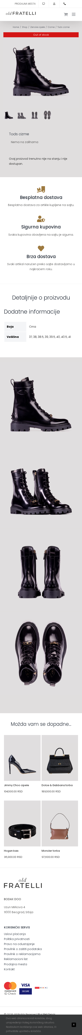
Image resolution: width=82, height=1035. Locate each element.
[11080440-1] (22, 744)
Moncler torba (51, 851)
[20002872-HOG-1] (22, 810)
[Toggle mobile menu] (74, 14)
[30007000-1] (60, 810)
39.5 (52, 337)
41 (69, 337)
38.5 (41, 337)
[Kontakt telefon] (65, 4)
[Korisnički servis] (43, 4)
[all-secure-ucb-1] (41, 988)
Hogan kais (11, 851)
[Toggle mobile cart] (66, 14)
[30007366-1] (60, 744)
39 (46, 337)
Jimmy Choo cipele (16, 785)
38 (35, 337)
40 (58, 337)
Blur (40, 1014)
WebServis (49, 1014)
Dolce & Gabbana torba (57, 785)
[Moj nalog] (54, 4)
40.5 (64, 337)
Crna (32, 327)
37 (30, 337)
